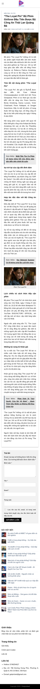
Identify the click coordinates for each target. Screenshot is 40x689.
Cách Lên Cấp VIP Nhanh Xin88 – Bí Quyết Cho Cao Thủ (21, 568)
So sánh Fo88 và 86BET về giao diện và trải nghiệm (22, 534)
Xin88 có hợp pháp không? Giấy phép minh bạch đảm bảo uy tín (21, 554)
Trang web (7, 500)
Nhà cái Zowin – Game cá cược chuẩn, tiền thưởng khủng (22, 602)
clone (32, 29)
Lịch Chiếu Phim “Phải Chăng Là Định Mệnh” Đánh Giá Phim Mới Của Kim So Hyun (22, 610)
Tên (6, 481)
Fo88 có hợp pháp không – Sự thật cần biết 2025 (22, 541)
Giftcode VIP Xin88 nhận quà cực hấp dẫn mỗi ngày (23, 582)
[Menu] (3, 3)
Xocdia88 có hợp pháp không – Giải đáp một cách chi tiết (22, 548)
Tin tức (13, 13)
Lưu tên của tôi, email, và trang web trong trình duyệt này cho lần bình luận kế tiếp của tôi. (20, 513)
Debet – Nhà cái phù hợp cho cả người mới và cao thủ (22, 588)
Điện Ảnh (7, 13)
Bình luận (8, 463)
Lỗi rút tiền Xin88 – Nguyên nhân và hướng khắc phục (21, 575)
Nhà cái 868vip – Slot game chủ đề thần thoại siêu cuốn (22, 595)
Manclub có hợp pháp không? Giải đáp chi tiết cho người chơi (22, 561)
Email (6, 490)
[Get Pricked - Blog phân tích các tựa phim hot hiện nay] (21, 3)
